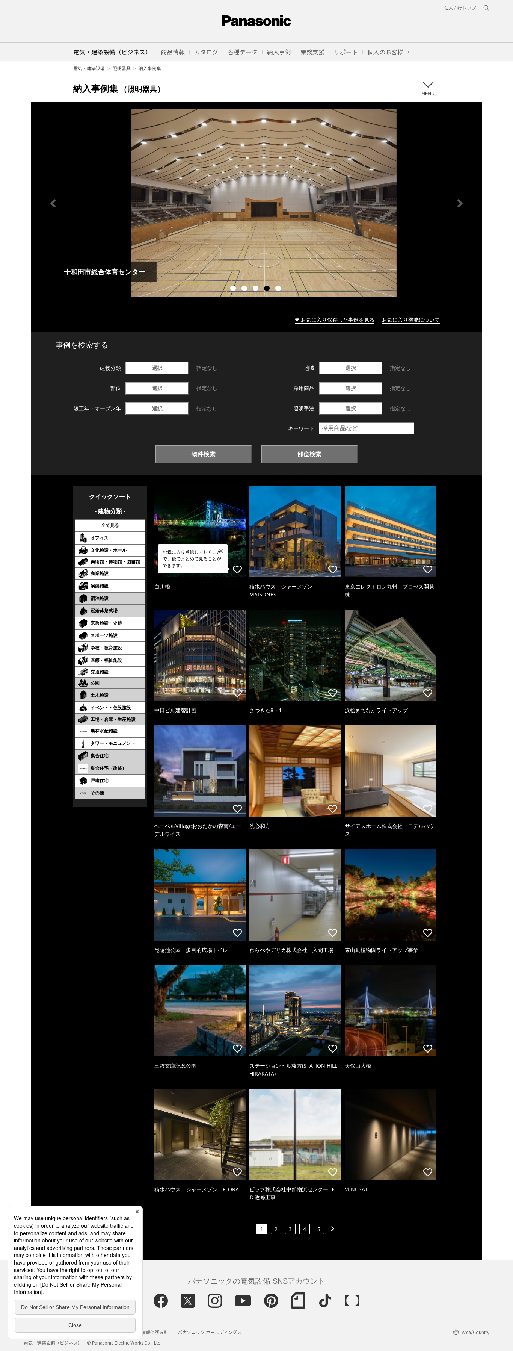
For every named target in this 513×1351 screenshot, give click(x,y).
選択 (157, 367)
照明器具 (122, 68)
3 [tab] (256, 289)
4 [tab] (268, 289)
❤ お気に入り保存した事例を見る (334, 319)
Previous (52, 203)
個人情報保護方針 (150, 1332)
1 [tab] (234, 289)
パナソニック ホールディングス (209, 1332)
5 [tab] (279, 289)
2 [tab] (245, 289)
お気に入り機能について (411, 319)
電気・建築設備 (89, 68)
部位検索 (309, 454)
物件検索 (204, 454)
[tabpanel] (256, 203)
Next (460, 203)
